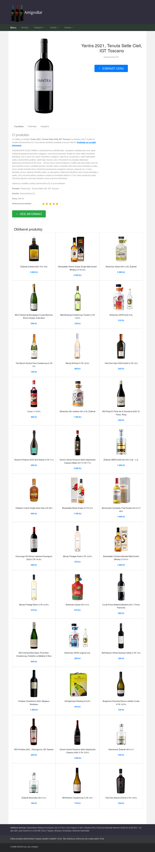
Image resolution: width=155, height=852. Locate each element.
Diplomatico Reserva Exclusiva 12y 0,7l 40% (46, 827)
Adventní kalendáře (81, 830)
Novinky (24, 27)
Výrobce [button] (68, 27)
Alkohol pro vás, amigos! (27, 846)
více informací (31, 214)
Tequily (50, 830)
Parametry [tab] (32, 126)
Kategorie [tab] (45, 126)
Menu (13, 27)
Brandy (58, 830)
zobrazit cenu (113, 68)
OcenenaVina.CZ (111, 57)
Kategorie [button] (38, 27)
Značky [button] (53, 27)
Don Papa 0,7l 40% (75, 827)
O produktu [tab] (19, 126)
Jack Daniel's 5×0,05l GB (29, 830)
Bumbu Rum (90, 827)
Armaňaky (66, 830)
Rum (44, 830)
